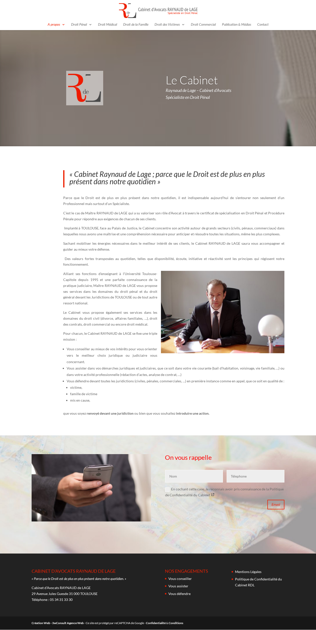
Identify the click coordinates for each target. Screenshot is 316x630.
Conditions (176, 623)
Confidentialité (156, 623)
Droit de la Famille (135, 24)
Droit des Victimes (167, 24)
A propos (54, 24)
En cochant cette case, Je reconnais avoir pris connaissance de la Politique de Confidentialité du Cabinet (224, 492)
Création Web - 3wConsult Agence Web (58, 623)
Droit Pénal (79, 24)
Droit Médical (107, 24)
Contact (263, 24)
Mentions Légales (248, 572)
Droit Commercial (203, 24)
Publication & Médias (236, 24)
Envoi (276, 504)
